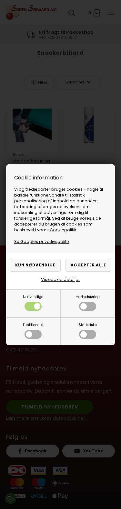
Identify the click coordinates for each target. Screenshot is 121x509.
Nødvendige (33, 296)
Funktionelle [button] (33, 324)
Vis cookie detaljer (60, 279)
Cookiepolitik (63, 230)
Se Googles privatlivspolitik (41, 241)
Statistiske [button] (88, 324)
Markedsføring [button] (88, 296)
